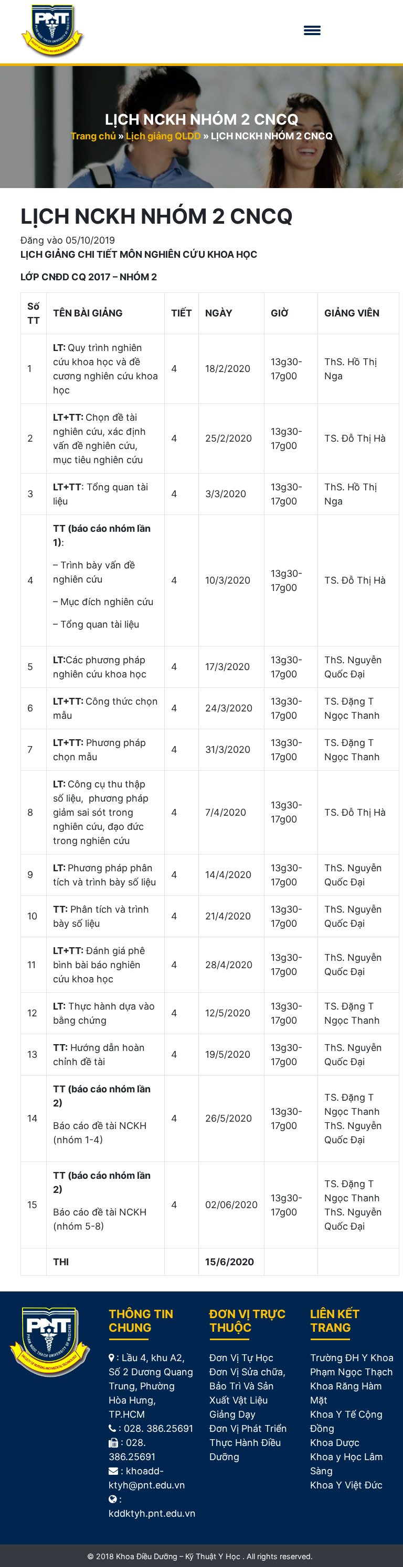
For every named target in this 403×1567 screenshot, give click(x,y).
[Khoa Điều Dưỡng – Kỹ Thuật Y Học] (53, 31)
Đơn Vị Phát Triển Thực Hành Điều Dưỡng (248, 1442)
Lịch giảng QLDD (163, 135)
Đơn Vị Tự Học (241, 1357)
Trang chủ (93, 135)
